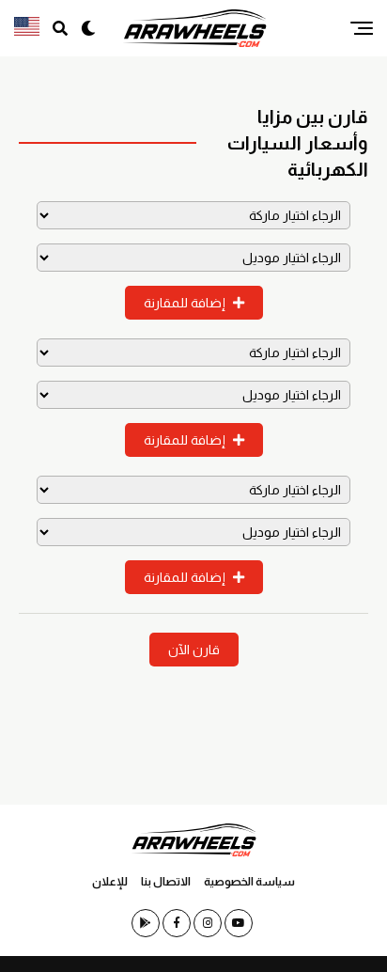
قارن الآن (194, 649)
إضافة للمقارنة (186, 302)
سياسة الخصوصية (249, 881)
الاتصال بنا (166, 881)
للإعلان (110, 881)
